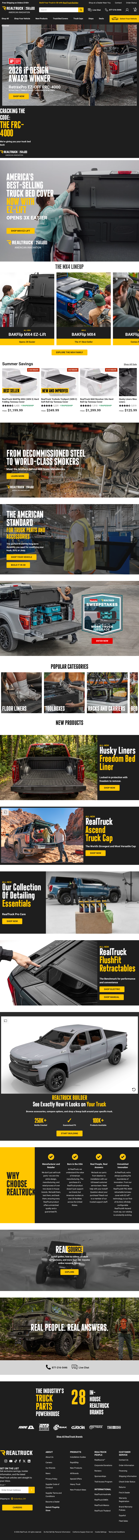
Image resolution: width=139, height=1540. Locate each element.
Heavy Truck (75, 1484)
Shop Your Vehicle (22, 18)
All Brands (74, 1473)
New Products (42, 18)
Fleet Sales (123, 1521)
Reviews (97, 1471)
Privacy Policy (51, 1479)
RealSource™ (99, 1460)
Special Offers (76, 1479)
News (48, 1473)
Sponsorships (100, 1476)
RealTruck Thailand (102, 1511)
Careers (49, 1462)
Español (122, 1515)
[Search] (81, 9)
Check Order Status (127, 1482)
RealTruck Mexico (101, 1505)
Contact (118, 3)
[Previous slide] (5, 393)
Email (2, 1485)
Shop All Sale (130, 364)
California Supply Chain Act (83, 1532)
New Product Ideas (78, 1490)
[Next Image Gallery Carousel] (136, 309)
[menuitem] (5, 18)
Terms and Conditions (117, 1532)
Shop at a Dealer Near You (100, 3)
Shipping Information (128, 1476)
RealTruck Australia (102, 1494)
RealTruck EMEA (101, 1500)
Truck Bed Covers (60, 18)
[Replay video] (133, 1089)
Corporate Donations (103, 1465)
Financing (123, 1471)
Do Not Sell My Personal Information (57, 1532)
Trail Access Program (103, 1482)
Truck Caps (78, 18)
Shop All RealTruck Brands (69, 1436)
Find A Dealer (124, 1492)
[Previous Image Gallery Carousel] (2, 309)
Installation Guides (78, 1457)
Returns (122, 1487)
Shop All (5, 18)
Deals (101, 18)
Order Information (126, 1465)
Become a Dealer (53, 1502)
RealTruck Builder (70, 3)
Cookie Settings (100, 1532)
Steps (91, 18)
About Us (49, 1457)
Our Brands (50, 1468)
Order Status (131, 3)
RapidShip (74, 1462)
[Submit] (32, 1490)
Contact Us (123, 1460)
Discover (5, 26)
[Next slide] (134, 393)
